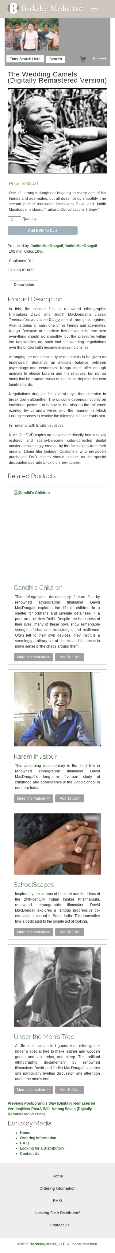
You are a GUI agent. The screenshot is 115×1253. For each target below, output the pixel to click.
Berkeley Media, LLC (47, 1244)
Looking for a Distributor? (42, 1148)
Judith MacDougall (47, 246)
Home (25, 1133)
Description (24, 285)
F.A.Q (24, 1143)
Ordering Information (38, 1138)
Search (55, 59)
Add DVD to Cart (42, 231)
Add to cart (69, 657)
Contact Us (30, 1153)
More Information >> (33, 657)
